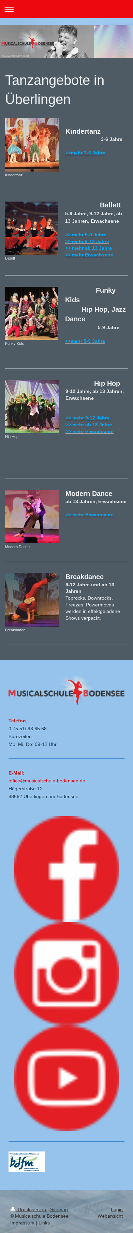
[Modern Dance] (32, 516)
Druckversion (31, 1209)
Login (117, 1209)
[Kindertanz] (32, 145)
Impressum (22, 1222)
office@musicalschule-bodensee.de (47, 780)
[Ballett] (31, 228)
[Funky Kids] (31, 313)
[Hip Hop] (32, 406)
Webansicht (110, 1216)
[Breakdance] (32, 600)
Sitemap (59, 1209)
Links (44, 1222)
